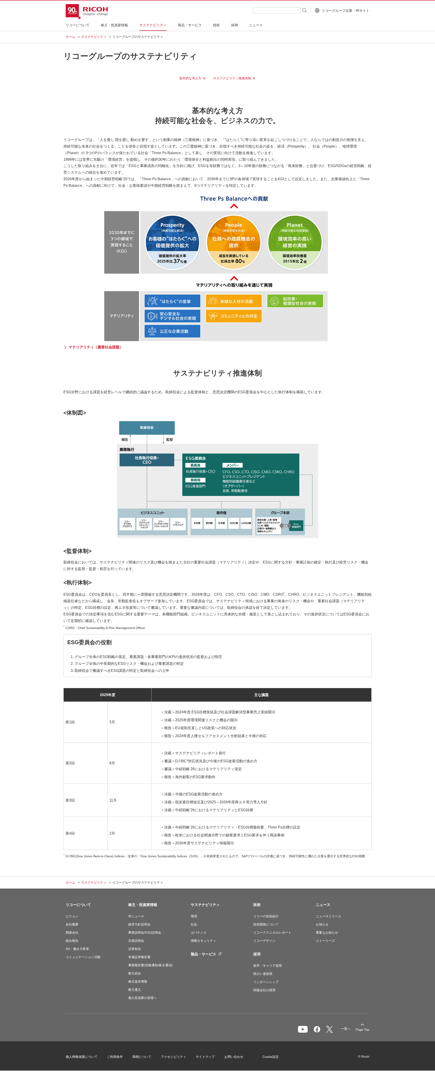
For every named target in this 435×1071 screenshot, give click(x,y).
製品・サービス (203, 954)
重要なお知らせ (327, 932)
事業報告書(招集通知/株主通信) (150, 965)
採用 (257, 954)
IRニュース (136, 916)
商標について (141, 1057)
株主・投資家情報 (142, 905)
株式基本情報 (137, 981)
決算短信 (134, 949)
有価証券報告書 (139, 957)
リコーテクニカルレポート (272, 932)
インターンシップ (266, 982)
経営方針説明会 (139, 924)
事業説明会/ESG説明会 (144, 932)
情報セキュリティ (203, 940)
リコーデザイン (264, 940)
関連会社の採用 (264, 990)
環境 (194, 916)
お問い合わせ (233, 1057)
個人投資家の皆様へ (142, 998)
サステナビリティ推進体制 (232, 78)
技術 (257, 905)
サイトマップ (205, 1057)
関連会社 (72, 932)
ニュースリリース (328, 916)
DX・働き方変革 (77, 949)
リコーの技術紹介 (266, 916)
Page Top (362, 1029)
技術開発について (266, 924)
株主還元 (134, 989)
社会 (194, 924)
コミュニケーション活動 (83, 957)
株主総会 (134, 973)
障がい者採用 (262, 974)
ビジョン (72, 916)
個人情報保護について (81, 1057)
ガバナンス (199, 932)
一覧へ (345, 1028)
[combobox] (277, 10)
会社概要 (72, 924)
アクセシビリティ (173, 1057)
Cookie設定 (270, 1057)
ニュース (323, 905)
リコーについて (78, 905)
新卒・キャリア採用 (267, 965)
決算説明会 (136, 940)
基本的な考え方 (190, 78)
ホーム (70, 37)
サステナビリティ (93, 37)
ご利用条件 (115, 1057)
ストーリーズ (325, 940)
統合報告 (72, 940)
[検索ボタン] (304, 10)
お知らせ (322, 924)
